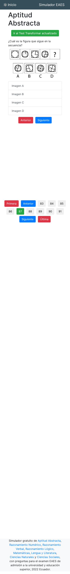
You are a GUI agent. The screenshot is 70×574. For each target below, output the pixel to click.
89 (40, 211)
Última (44, 219)
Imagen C (18, 102)
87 (20, 211)
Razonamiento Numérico (25, 544)
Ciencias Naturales (22, 557)
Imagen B (18, 94)
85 (62, 203)
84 (52, 203)
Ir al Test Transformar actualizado (35, 33)
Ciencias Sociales (48, 557)
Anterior (26, 120)
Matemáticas (21, 553)
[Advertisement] (35, 163)
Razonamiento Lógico (39, 549)
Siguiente (43, 120)
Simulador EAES (52, 5)
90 (50, 211)
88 (30, 211)
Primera (11, 203)
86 (10, 211)
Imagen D (18, 110)
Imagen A (18, 85)
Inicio (12, 5)
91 (60, 211)
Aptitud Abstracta (49, 540)
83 (41, 203)
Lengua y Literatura (43, 553)
